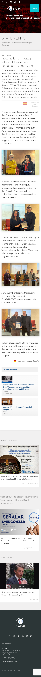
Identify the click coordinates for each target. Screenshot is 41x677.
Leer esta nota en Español (28, 361)
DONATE (35, 8)
